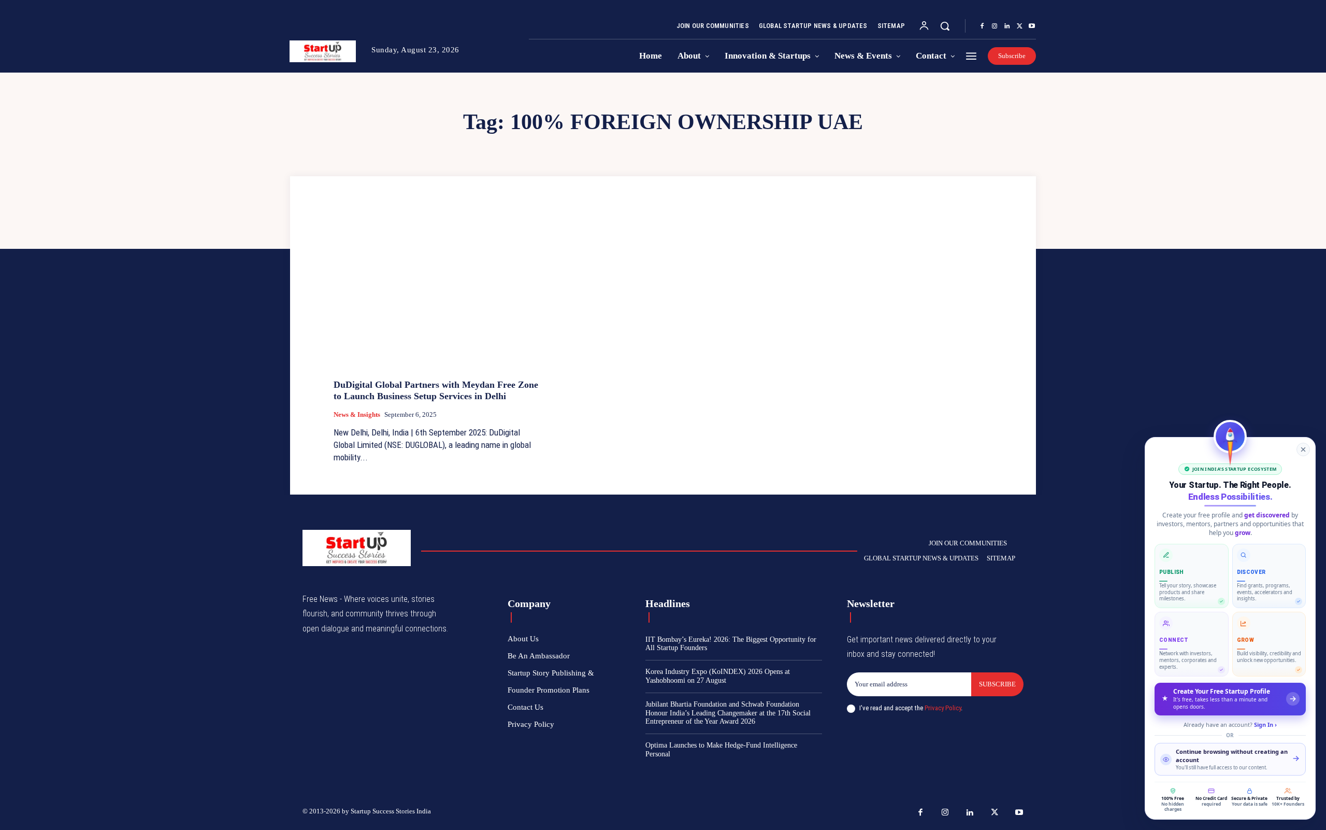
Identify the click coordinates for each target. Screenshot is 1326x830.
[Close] (1303, 449)
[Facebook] (982, 26)
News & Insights (357, 414)
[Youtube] (1032, 26)
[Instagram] (994, 26)
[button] (944, 25)
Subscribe (997, 684)
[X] (1019, 26)
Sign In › (1265, 724)
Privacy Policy (943, 708)
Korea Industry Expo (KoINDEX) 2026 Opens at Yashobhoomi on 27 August (717, 676)
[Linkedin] (1007, 26)
